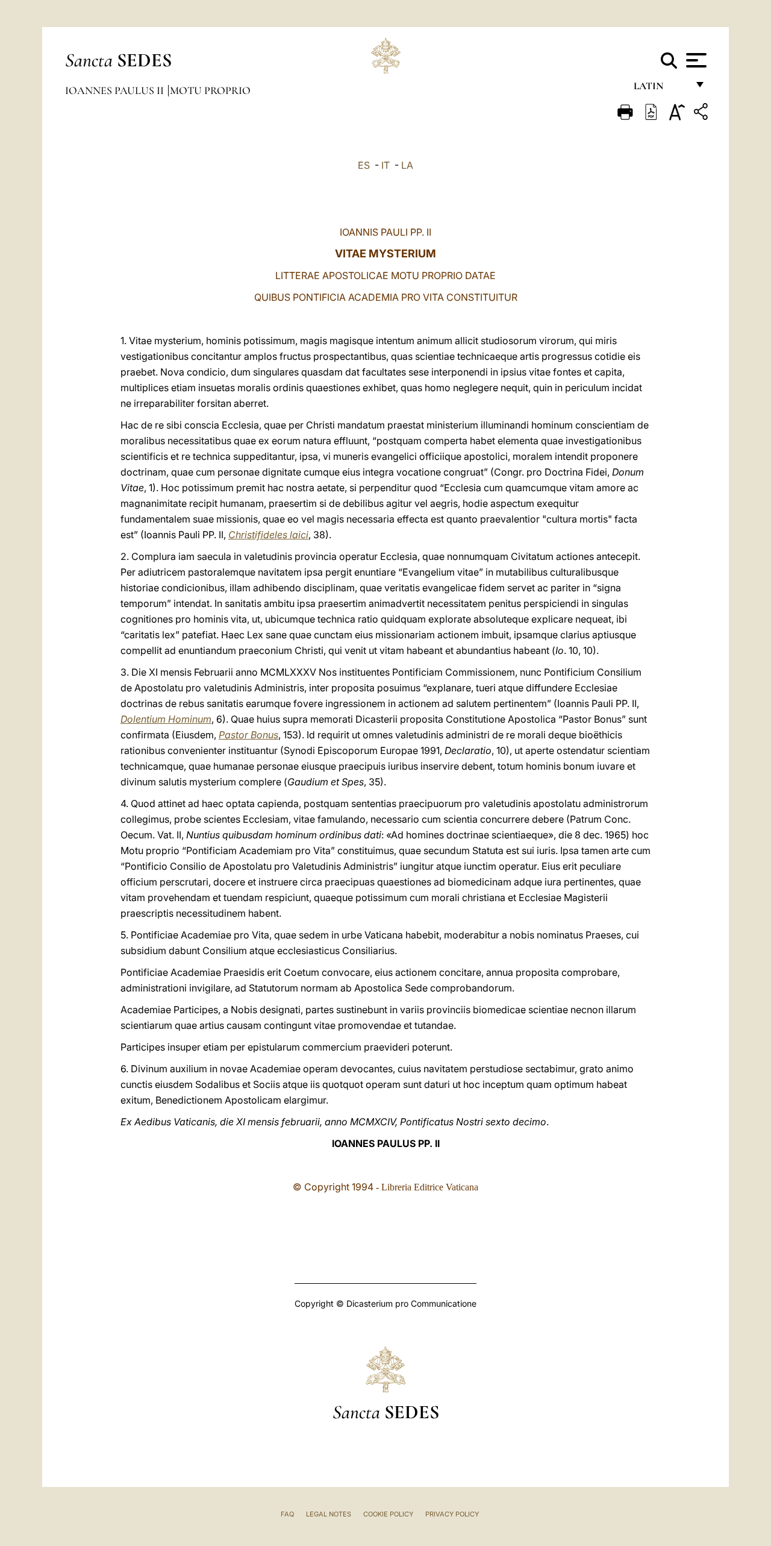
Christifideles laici (268, 535)
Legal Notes (328, 1514)
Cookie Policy (388, 1514)
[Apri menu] (695, 60)
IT (385, 165)
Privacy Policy (452, 1514)
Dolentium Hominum (165, 719)
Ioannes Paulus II (115, 90)
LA (407, 165)
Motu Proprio (210, 90)
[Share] (702, 113)
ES (364, 165)
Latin (660, 89)
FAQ (287, 1514)
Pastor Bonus (248, 735)
